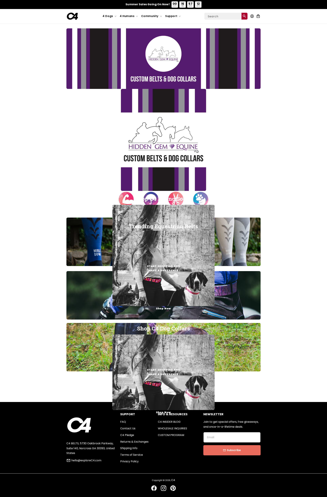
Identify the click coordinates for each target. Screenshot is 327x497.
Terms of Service (131, 455)
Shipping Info (128, 448)
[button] (109, 16)
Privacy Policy (129, 461)
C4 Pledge (127, 435)
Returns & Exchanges (134, 442)
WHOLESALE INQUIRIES (172, 428)
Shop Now (163, 308)
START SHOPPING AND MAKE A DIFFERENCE (163, 242)
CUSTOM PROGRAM (171, 435)
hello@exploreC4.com (86, 460)
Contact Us (127, 428)
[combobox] (225, 16)
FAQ (123, 422)
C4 (173, 480)
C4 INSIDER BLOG (169, 422)
